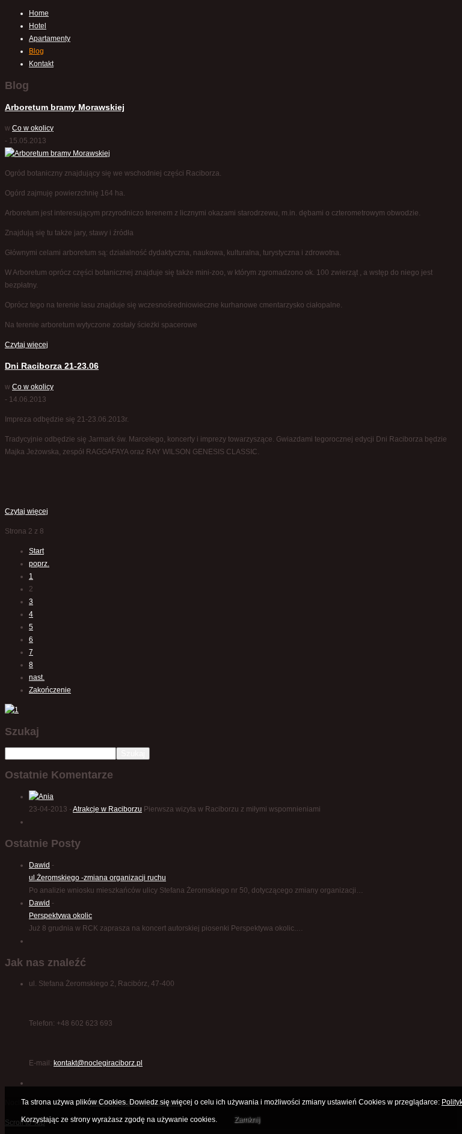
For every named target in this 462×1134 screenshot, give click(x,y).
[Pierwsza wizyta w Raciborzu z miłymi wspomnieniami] (41, 796)
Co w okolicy (33, 128)
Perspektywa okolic (60, 915)
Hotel (37, 26)
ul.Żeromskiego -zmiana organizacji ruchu (97, 878)
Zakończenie (50, 690)
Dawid (39, 865)
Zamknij (247, 1119)
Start (36, 551)
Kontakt (41, 64)
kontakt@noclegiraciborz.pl (98, 1063)
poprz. (39, 563)
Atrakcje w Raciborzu (107, 809)
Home (39, 13)
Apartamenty (49, 38)
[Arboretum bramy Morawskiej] (57, 153)
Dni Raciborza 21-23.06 (52, 366)
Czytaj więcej (26, 345)
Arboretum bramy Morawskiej (65, 107)
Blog (36, 51)
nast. (37, 677)
